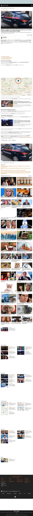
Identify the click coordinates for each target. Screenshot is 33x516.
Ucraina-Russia (11, 481)
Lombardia (14, 140)
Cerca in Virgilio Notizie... (13, 491)
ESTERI (26, 402)
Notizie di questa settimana (3, 484)
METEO (10, 458)
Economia (26, 478)
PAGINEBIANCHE (17, 512)
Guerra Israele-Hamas (27, 482)
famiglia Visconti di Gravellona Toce (26, 137)
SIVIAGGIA (25, 512)
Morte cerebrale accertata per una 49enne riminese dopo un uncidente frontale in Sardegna (16, 171)
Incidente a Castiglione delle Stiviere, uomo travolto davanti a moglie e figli (13, 170)
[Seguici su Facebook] (15, 497)
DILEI (23, 512)
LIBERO (1, 512)
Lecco (9, 140)
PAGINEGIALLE (6, 512)
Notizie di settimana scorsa (4, 485)
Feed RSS (3, 493)
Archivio (20, 493)
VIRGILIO (4, 512)
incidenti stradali (4, 140)
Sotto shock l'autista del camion (7, 57)
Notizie (5, 491)
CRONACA (4, 10)
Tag (24, 493)
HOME (1, 10)
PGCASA (14, 512)
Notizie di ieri (3, 482)
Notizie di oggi (3, 481)
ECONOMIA (10, 402)
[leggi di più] (31, 37)
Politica (10, 478)
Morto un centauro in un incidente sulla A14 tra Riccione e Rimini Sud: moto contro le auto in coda (16, 169)
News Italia (29, 493)
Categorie (15, 493)
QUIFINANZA (28, 512)
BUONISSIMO (31, 512)
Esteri (18, 478)
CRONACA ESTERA (27, 430)
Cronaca (2, 478)
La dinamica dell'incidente (6, 58)
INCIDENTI (7, 10)
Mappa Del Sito (9, 493)
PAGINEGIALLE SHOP (10, 512)
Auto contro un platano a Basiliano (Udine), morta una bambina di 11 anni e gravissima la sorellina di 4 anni (15, 166)
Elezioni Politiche (19, 481)
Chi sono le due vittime (5, 56)
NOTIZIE (5, 5)
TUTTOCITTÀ (21, 512)
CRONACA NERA (11, 430)
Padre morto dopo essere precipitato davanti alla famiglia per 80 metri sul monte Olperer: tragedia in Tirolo (15, 173)
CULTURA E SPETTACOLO (28, 346)
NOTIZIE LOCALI (11, 346)
